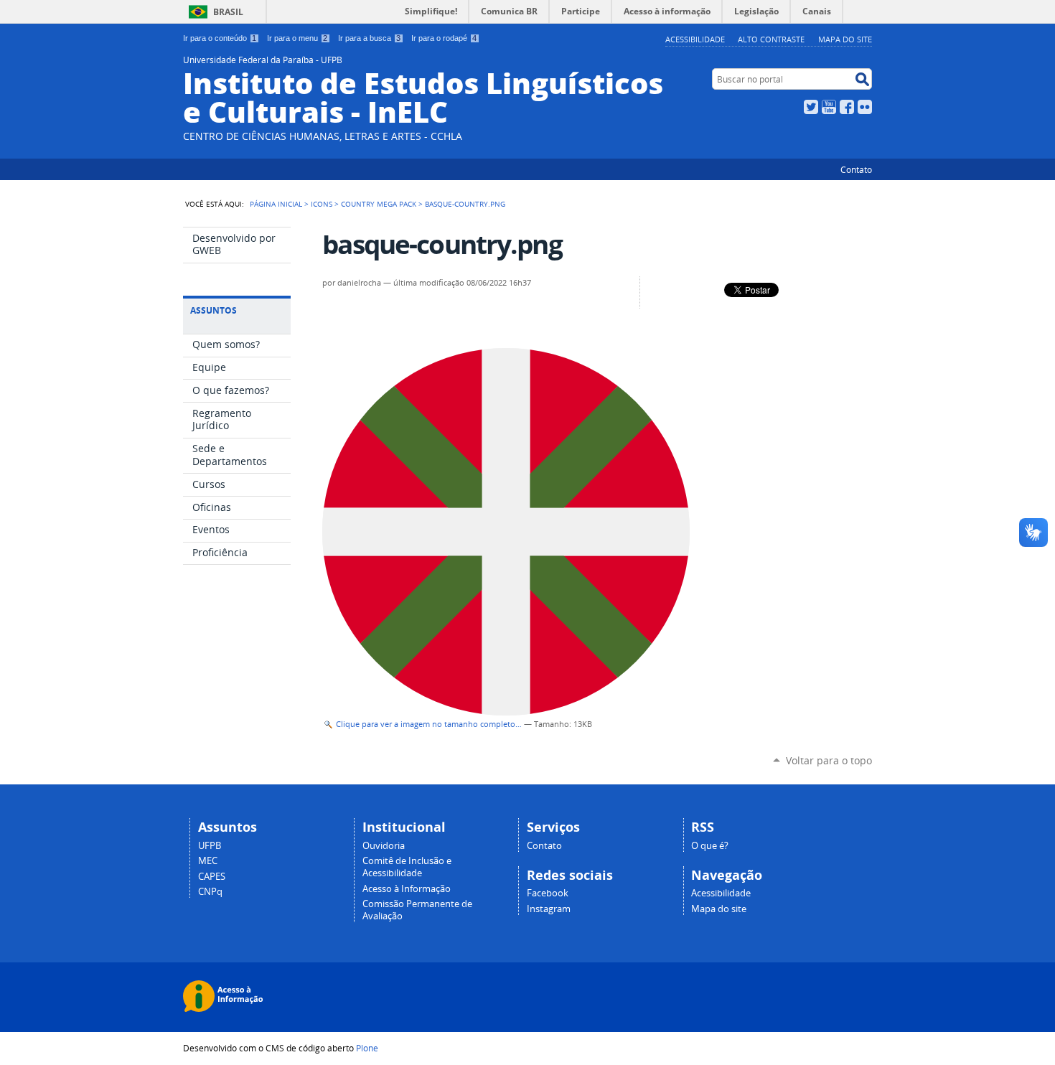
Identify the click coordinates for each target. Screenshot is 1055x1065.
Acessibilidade (695, 39)
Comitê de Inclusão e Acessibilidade (406, 867)
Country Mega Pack (378, 204)
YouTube (829, 107)
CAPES (211, 877)
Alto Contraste (771, 39)
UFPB (209, 846)
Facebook (847, 107)
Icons (321, 204)
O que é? (709, 846)
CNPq (210, 892)
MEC (207, 861)
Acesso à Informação (406, 889)
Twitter (811, 107)
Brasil (228, 12)
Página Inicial (276, 204)
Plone (367, 1048)
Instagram (549, 909)
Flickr (865, 107)
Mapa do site (845, 39)
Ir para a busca (369, 38)
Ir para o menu (297, 38)
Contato (856, 169)
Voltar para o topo (829, 760)
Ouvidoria (383, 846)
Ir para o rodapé (444, 38)
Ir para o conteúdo (219, 38)
